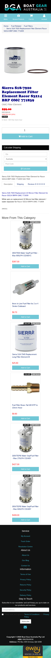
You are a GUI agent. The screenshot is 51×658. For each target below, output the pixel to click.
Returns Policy (25, 585)
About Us (25, 555)
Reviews (31, 184)
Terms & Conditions (31, 614)
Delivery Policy (25, 595)
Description (8, 184)
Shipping (20, 184)
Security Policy (25, 590)
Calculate (26, 169)
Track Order (25, 541)
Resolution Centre (25, 547)
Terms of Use (25, 574)
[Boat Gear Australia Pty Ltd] (25, 7)
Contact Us (25, 566)
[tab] (8, 184)
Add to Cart (26, 136)
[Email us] (25, 627)
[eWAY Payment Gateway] (33, 652)
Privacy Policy (25, 580)
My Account (25, 536)
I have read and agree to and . (26, 615)
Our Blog (25, 560)
